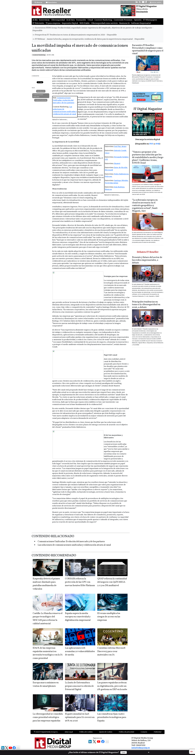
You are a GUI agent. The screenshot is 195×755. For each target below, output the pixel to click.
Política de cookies (86, 732)
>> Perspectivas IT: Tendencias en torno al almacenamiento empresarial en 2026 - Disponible (74, 35)
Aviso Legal (69, 732)
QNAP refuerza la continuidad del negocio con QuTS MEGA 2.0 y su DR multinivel (112, 582)
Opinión (137, 20)
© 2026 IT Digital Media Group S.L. (46, 732)
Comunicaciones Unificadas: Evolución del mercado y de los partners (71, 541)
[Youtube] (143, 2)
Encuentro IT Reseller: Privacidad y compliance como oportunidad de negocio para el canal (147, 49)
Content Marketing (103, 20)
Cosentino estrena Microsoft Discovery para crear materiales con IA (111, 651)
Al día (34, 20)
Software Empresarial (141, 23)
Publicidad (157, 732)
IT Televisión (38, 23)
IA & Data (70, 20)
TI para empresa (53, 23)
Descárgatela (142, 11)
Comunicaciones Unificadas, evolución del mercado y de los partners (63, 100)
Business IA (124, 23)
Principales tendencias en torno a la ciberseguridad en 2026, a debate (146, 304)
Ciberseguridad (58, 20)
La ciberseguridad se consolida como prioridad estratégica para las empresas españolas (48, 717)
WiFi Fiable (85, 23)
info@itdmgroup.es (140, 748)
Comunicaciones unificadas (38, 95)
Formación (81, 20)
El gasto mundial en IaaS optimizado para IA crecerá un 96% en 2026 (80, 717)
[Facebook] (146, 2)
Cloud (90, 20)
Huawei (117, 163)
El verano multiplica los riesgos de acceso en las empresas (108, 617)
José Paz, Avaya (120, 146)
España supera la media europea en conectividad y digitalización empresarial (77, 617)
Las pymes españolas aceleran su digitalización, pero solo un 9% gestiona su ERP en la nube (112, 686)
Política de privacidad (126, 732)
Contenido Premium (123, 20)
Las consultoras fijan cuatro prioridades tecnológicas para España (111, 717)
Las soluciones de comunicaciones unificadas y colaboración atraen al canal (74, 545)
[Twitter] (140, 2)
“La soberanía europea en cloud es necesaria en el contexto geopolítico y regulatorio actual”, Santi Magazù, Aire (145, 205)
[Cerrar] (149, 752)
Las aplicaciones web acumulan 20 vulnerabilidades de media (80, 651)
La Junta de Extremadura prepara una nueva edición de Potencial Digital (79, 686)
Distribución (41, 91)
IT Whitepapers (150, 20)
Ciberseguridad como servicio (104, 23)
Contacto (144, 732)
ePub (157, 144)
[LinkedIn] (137, 2)
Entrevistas (44, 20)
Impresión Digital (70, 23)
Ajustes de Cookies (105, 732)
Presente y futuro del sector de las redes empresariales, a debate (147, 260)
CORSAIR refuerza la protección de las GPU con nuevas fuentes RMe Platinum (80, 582)
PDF (151, 144)
